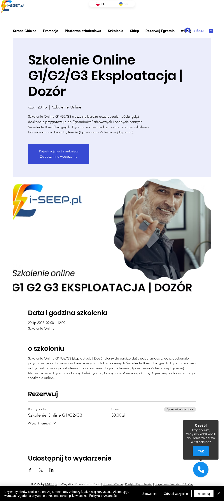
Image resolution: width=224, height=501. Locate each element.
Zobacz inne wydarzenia (58, 156)
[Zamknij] (218, 494)
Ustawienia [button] (149, 493)
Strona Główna (113, 484)
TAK (201, 451)
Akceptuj (204, 493)
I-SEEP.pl (51, 484)
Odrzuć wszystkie (176, 493)
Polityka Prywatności (138, 484)
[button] (83, 31)
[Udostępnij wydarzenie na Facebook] (30, 470)
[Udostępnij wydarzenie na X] (41, 470)
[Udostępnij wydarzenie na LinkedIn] (51, 470)
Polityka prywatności (103, 495)
